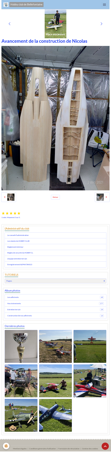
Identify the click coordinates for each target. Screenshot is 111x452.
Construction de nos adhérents (55, 316)
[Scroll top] (105, 446)
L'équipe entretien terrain (17, 259)
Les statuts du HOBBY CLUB (18, 241)
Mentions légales (20, 449)
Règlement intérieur (15, 247)
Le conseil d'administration (18, 235)
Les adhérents (55, 297)
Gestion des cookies (90, 449)
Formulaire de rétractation (68, 449)
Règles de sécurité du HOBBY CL (20, 253)
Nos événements (55, 303)
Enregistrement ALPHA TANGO (19, 264)
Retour (55, 197)
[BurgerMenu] (104, 4)
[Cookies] (6, 446)
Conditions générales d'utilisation (42, 449)
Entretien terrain (55, 309)
